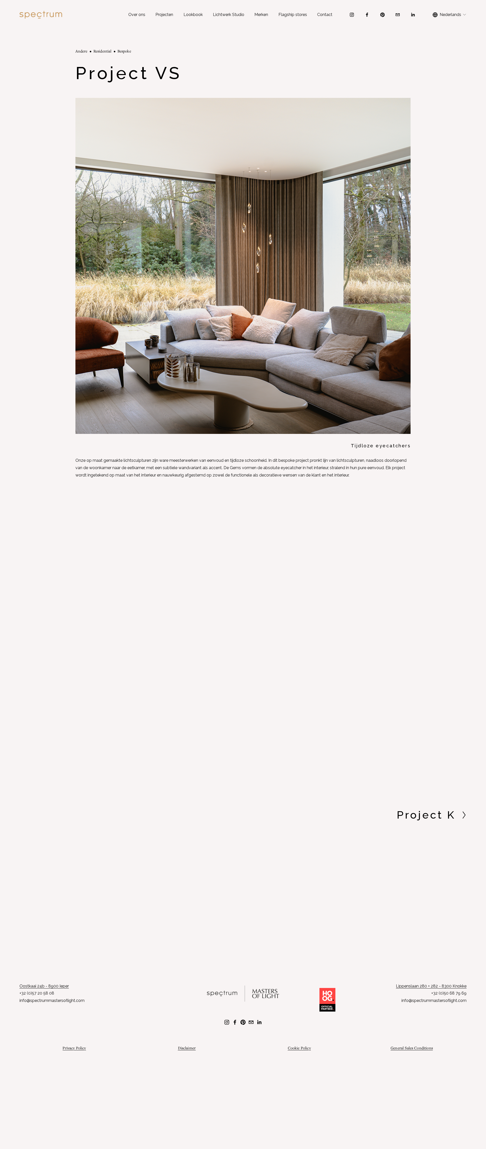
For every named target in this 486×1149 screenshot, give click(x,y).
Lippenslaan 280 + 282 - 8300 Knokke (431, 986)
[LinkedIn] (412, 14)
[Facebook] (367, 14)
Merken (261, 14)
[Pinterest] (382, 14)
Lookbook (193, 14)
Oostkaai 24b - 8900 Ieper (44, 986)
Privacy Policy (74, 1048)
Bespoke (124, 51)
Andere (81, 51)
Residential (102, 51)
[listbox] (450, 15)
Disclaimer (187, 1048)
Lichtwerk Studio (228, 14)
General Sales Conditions (412, 1048)
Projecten (164, 14)
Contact (324, 14)
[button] (117, 568)
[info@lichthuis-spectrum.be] (397, 14)
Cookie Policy (299, 1048)
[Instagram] (351, 14)
